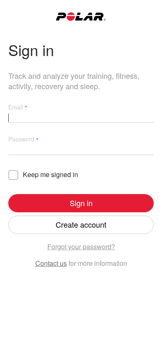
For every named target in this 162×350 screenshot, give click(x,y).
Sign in (81, 202)
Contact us (51, 263)
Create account (81, 224)
